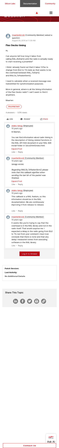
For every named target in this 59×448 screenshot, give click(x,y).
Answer (27, 119)
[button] (29, 445)
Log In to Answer (29, 254)
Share (45, 119)
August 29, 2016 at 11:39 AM (24, 40)
